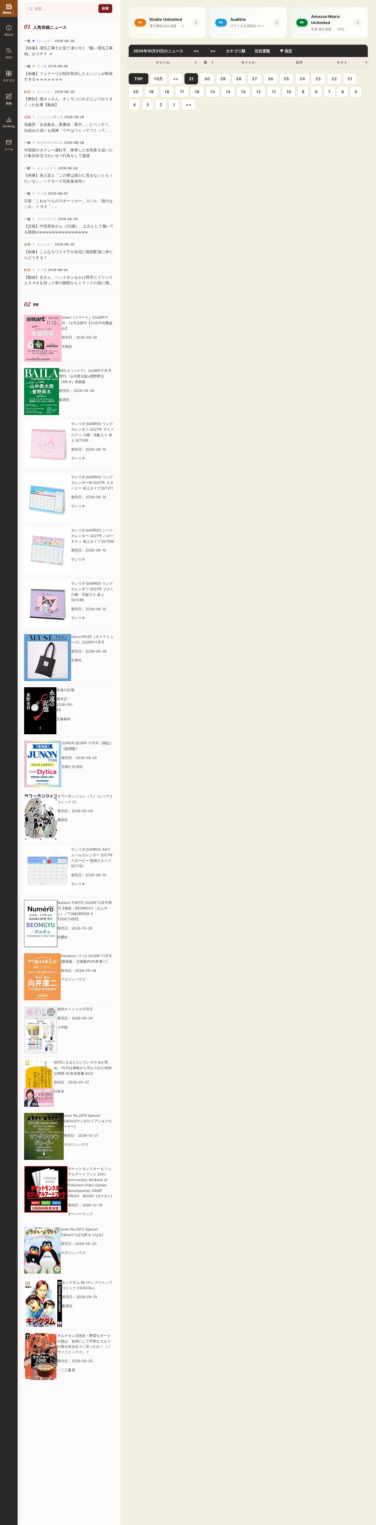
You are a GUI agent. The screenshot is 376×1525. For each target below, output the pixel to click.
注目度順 (262, 51)
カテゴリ (9, 80)
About (8, 34)
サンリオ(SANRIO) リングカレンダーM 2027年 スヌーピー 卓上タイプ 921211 (92, 482)
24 (302, 78)
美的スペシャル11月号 (75, 1009)
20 (135, 91)
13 (243, 91)
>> (213, 51)
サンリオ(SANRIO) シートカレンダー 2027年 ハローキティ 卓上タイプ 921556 (92, 535)
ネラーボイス (47, 168)
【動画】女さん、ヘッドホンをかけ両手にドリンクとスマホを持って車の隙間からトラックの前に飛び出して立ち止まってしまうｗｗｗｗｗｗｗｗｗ (68, 283)
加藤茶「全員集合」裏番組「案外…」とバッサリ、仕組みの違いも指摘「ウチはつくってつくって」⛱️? (68, 130)
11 (274, 91)
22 (334, 78)
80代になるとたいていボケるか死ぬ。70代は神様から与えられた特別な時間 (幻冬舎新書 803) (83, 1067)
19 (151, 91)
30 (206, 78)
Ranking (9, 126)
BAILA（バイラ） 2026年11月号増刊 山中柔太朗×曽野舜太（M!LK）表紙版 (85, 376)
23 (318, 78)
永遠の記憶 (65, 690)
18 (166, 91)
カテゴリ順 (235, 51)
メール (9, 149)
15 (212, 91)
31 (191, 78)
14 (228, 91)
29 (223, 78)
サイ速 (42, 66)
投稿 (9, 103)
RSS (9, 57)
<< (196, 51)
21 (350, 78)
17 (182, 91)
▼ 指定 (286, 51)
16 (197, 91)
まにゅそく (45, 41)
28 (238, 78)
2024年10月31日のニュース (158, 51)
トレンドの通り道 (50, 117)
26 (270, 78)
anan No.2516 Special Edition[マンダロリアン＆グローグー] (88, 1120)
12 (258, 91)
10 (288, 91)
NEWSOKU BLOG (50, 143)
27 (254, 78)
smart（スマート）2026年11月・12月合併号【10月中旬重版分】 (87, 322)
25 (286, 78)
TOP (138, 78)
